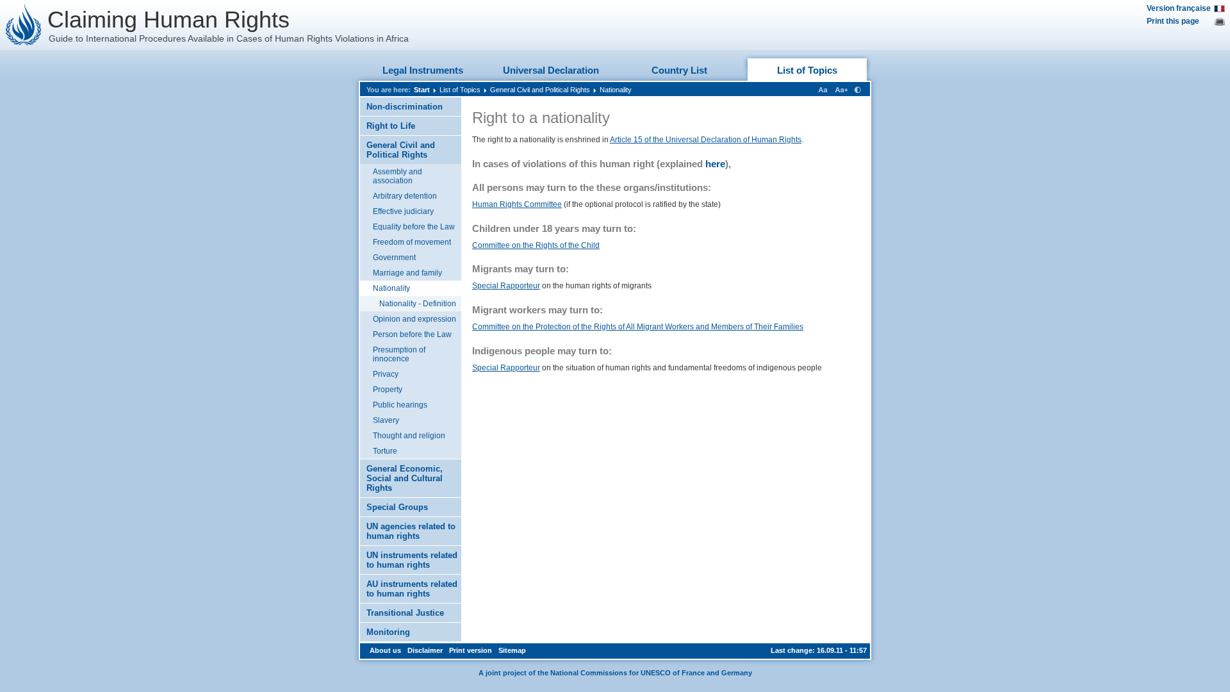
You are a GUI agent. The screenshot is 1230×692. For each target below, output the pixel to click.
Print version (470, 650)
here (715, 163)
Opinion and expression (414, 319)
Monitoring (388, 632)
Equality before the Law (414, 226)
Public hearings (400, 404)
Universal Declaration (551, 70)
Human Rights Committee (517, 204)
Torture (385, 451)
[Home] (23, 25)
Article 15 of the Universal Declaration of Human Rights (705, 139)
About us (385, 650)
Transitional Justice (405, 613)
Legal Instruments (422, 70)
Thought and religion (409, 435)
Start (422, 90)
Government (394, 257)
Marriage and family (407, 272)
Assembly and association (397, 176)
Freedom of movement (412, 242)
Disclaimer (425, 650)
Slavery (386, 420)
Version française (1179, 8)
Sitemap (512, 650)
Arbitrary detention (405, 196)
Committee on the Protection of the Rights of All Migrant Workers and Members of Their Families (637, 326)
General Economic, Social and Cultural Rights (404, 478)
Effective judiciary (403, 211)
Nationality (616, 90)
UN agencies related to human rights (410, 531)
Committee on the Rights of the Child (536, 245)
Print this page (1173, 21)
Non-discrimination (404, 106)
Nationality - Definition (417, 303)
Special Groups (397, 507)
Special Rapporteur (506, 285)
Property (387, 389)
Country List (679, 70)
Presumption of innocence (399, 354)
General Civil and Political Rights (540, 90)
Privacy (385, 374)
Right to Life (390, 126)
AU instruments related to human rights (411, 588)
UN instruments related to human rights (411, 560)
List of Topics (807, 70)
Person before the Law (412, 334)
